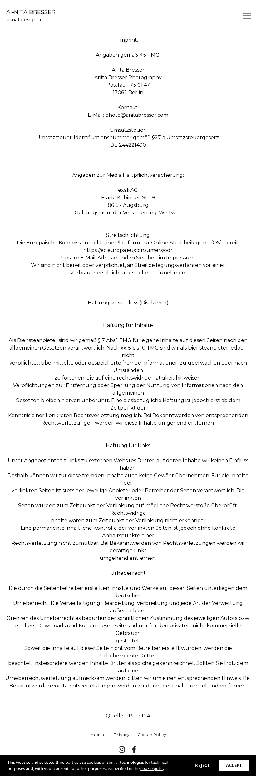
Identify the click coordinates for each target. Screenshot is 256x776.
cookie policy (152, 768)
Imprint (98, 734)
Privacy (122, 734)
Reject (202, 765)
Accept (234, 765)
